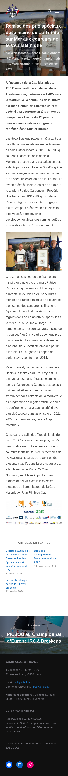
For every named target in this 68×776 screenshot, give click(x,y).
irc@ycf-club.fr (41, 686)
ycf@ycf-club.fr (23, 682)
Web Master (19, 53)
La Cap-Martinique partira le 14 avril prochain (17, 583)
